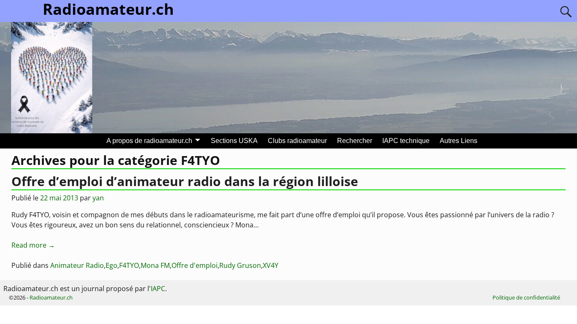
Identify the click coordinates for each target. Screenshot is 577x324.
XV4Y (270, 265)
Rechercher (354, 140)
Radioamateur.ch (51, 297)
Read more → (33, 245)
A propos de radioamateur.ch (149, 140)
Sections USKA (234, 140)
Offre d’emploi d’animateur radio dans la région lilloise (184, 181)
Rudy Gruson (240, 265)
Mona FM (155, 265)
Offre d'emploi (194, 265)
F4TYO (129, 265)
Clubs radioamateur (297, 140)
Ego (111, 265)
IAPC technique (406, 140)
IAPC (158, 288)
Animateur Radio (77, 265)
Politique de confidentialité (526, 297)
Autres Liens (458, 140)
